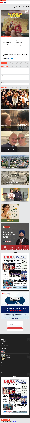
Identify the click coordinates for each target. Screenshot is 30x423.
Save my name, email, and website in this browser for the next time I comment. (6, 82)
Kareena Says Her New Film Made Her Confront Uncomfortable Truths (13, 200)
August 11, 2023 (8, 36)
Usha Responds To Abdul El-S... (7, 367)
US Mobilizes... (7, 350)
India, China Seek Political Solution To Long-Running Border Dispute (15, 183)
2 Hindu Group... (7, 357)
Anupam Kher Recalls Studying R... (11, 149)
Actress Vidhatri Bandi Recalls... (10, 106)
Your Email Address (10, 324)
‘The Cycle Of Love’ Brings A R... (10, 128)
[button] (15, 161)
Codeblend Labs (14, 421)
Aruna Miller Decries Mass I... (7, 365)
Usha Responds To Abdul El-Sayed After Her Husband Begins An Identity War (15, 167)
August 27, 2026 (8, 355)
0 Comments (4, 36)
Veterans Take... (7, 354)
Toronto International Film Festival (7, 40)
